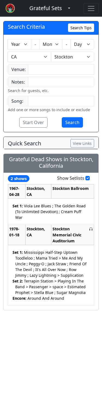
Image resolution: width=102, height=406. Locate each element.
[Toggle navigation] (91, 8)
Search (72, 122)
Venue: (18, 69)
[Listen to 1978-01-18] (91, 229)
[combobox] (61, 69)
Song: (17, 101)
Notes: (18, 82)
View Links (82, 143)
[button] (46, 8)
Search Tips (81, 27)
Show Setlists (70, 178)
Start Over (33, 122)
